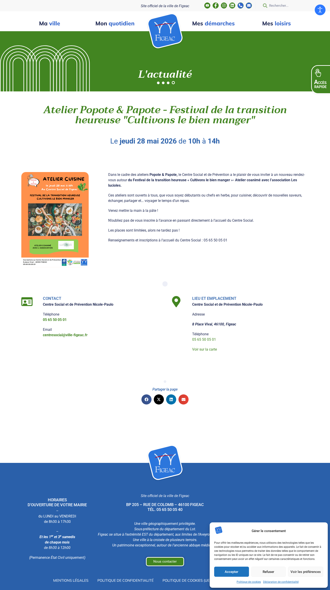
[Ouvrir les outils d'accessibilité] (320, 9)
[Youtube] (207, 5)
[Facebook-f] (216, 5)
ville (49, 23)
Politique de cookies (249, 581)
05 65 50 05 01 (204, 339)
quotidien (114, 23)
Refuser (268, 572)
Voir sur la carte (204, 349)
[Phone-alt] (241, 5)
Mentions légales (70, 580)
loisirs (276, 23)
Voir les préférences (305, 572)
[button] (146, 399)
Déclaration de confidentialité (281, 581)
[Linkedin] (232, 5)
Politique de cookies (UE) (187, 580)
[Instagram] (224, 5)
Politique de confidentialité (125, 580)
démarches (213, 23)
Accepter (231, 572)
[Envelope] (249, 5)
